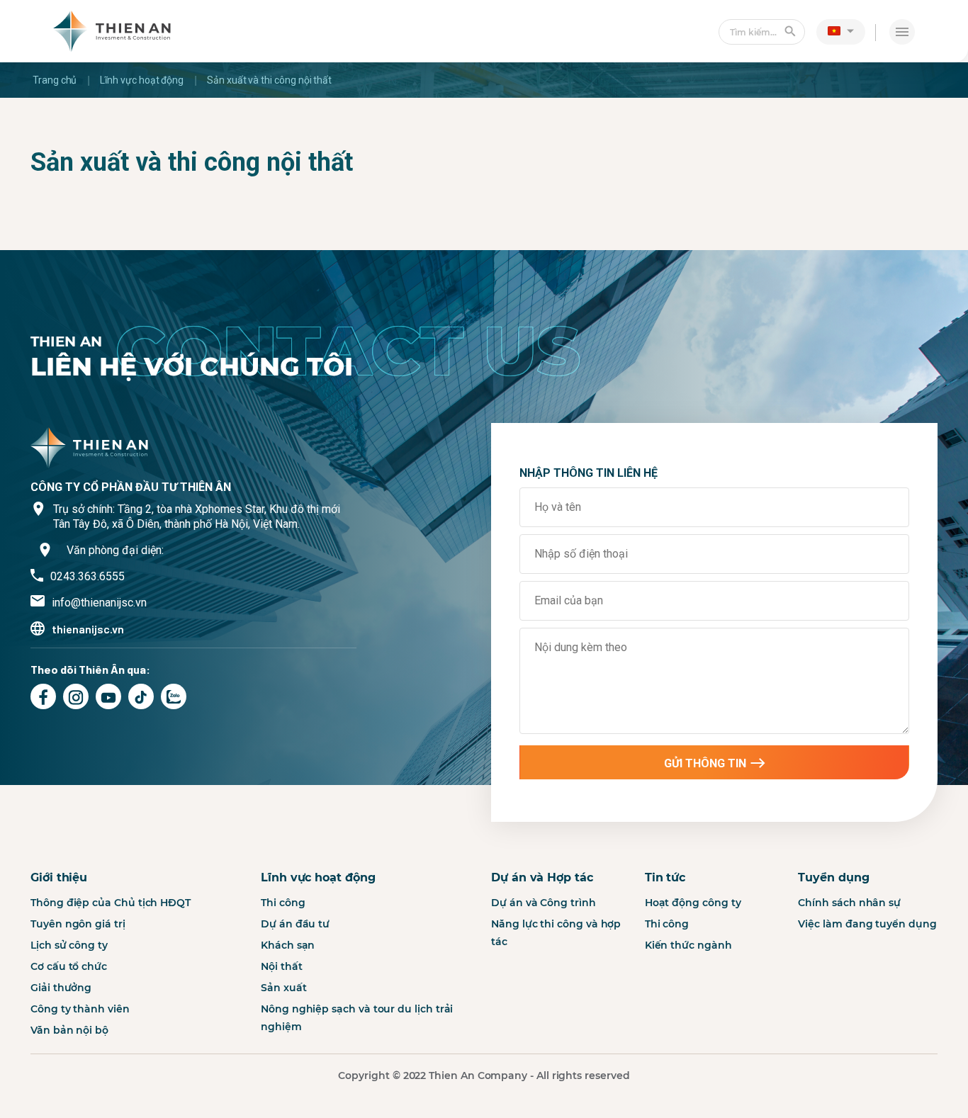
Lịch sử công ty (69, 945)
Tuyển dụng (833, 877)
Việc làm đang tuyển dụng (867, 923)
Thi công (283, 902)
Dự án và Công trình (543, 902)
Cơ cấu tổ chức (68, 966)
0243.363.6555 (87, 576)
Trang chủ (55, 80)
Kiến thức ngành (688, 945)
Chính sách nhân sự (849, 902)
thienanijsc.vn (88, 629)
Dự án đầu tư (295, 923)
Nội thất (281, 966)
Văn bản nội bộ (69, 1030)
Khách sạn (288, 945)
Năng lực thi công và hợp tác (556, 932)
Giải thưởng (60, 987)
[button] (841, 30)
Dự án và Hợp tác (542, 877)
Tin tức (665, 877)
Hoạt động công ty (693, 902)
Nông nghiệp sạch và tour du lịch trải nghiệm (357, 1018)
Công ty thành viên (80, 1009)
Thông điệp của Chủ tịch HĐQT (110, 902)
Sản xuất (283, 987)
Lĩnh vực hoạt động (142, 80)
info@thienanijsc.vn (99, 602)
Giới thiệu (58, 877)
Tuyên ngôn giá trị (77, 923)
